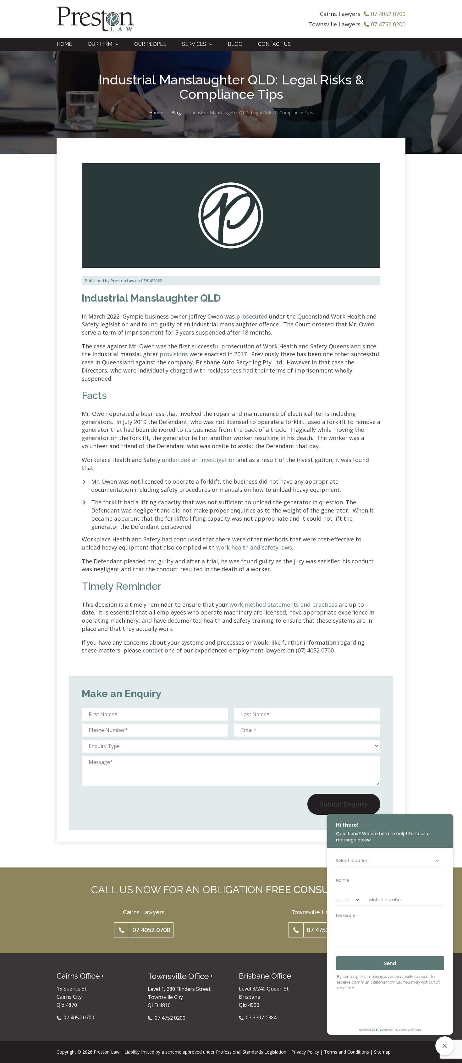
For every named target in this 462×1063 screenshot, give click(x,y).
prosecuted (251, 316)
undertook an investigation (199, 460)
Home (155, 112)
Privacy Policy (305, 1052)
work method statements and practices (283, 604)
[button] (115, 44)
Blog (176, 112)
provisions (174, 354)
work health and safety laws (254, 547)
